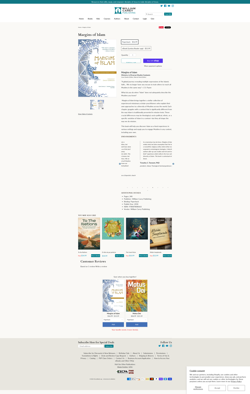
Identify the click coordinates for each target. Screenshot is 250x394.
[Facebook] (165, 6)
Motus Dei (137, 313)
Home (81, 19)
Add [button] (113, 324)
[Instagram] (173, 6)
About (126, 19)
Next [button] (173, 164)
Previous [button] (120, 164)
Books (90, 19)
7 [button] (158, 188)
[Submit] (146, 14)
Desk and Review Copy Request (113, 356)
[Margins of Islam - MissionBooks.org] (93, 104)
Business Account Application (139, 358)
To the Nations (82, 252)
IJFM (130, 367)
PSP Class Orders (105, 358)
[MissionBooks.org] (125, 11)
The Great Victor (131, 252)
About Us (136, 353)
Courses (107, 19)
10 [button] (148, 190)
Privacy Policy (236, 381)
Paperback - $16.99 (129, 42)
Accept (217, 388)
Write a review (101, 266)
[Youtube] (169, 6)
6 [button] (153, 188)
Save (162, 27)
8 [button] (163, 188)
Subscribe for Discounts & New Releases (99, 353)
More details (95, 256)
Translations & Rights (90, 356)
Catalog (92, 358)
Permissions (161, 353)
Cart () (168, 14)
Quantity (124, 55)
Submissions (148, 353)
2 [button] (132, 188)
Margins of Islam (86, 27)
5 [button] (148, 188)
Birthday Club (124, 353)
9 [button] (168, 188)
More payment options (153, 66)
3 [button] (137, 188)
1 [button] (127, 188)
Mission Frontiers (122, 367)
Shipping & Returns (146, 356)
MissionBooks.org (98, 379)
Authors (117, 19)
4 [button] (143, 188)
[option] (148, 154)
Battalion (113, 379)
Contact (136, 19)
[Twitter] (161, 6)
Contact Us (120, 358)
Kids (98, 19)
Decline (236, 388)
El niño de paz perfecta (109, 252)
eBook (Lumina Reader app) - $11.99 (136, 48)
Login (145, 19)
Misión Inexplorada (155, 252)
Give (152, 19)
